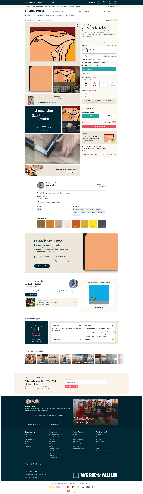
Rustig (39, 209)
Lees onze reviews (43, 130)
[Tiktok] (41, 464)
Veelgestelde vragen (33, 420)
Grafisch (98, 209)
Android (55, 102)
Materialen (59, 15)
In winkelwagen (100, 126)
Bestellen (53, 420)
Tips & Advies (70, 15)
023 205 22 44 (52, 415)
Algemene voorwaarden (57, 483)
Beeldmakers (49, 15)
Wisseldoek (89, 73)
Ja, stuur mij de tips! (71, 386)
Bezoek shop (100, 184)
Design (94, 212)
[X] (38, 464)
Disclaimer (66, 483)
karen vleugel (88, 25)
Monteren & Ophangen (34, 424)
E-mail (61, 415)
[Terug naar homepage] (35, 10)
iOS (49, 102)
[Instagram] (31, 464)
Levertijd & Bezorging (56, 422)
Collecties (39, 15)
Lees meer (101, 186)
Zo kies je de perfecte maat (109, 56)
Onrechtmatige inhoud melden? (77, 483)
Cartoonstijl (76, 215)
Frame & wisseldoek (91, 69)
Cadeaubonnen (55, 424)
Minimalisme (90, 209)
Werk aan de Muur (103, 432)
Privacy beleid (88, 483)
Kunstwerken (28, 15)
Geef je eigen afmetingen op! (95, 62)
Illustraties (76, 209)
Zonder (92, 115)
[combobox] (65, 11)
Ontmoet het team (79, 422)
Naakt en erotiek (86, 212)
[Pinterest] (34, 464)
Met (109, 115)
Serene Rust (101, 212)
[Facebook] (36, 464)
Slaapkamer (76, 212)
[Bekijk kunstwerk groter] (78, 24)
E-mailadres (68, 379)
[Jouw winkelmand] (116, 11)
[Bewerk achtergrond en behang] (78, 27)
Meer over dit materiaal (110, 45)
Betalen (30, 422)
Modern (83, 209)
